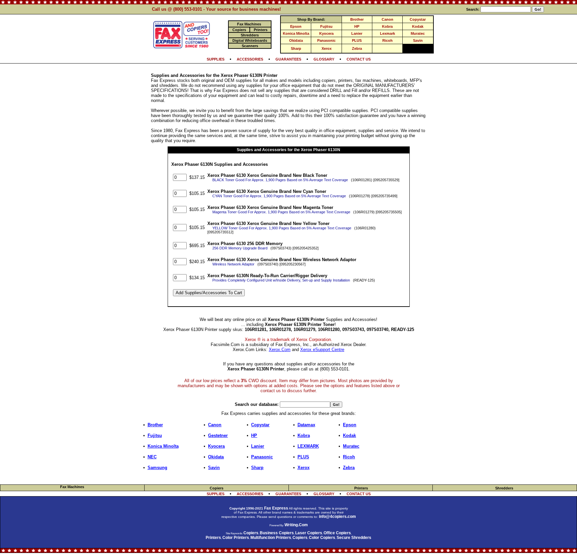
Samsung (157, 467)
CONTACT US (359, 59)
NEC (152, 456)
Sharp (296, 48)
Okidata (296, 40)
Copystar (418, 19)
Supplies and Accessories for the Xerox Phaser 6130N (288, 149)
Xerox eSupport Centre (322, 349)
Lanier (356, 33)
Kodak (417, 26)
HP (356, 26)
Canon (387, 19)
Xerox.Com (280, 349)
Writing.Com (296, 525)
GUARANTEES (288, 59)
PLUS (357, 40)
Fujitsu (326, 26)
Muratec (418, 33)
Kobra (387, 26)
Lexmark (387, 33)
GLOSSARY (324, 59)
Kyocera (326, 33)
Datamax (306, 424)
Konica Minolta (296, 33)
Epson (296, 26)
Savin (418, 40)
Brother (357, 19)
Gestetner (218, 435)
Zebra (357, 48)
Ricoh (387, 40)
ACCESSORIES (250, 59)
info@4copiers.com (337, 516)
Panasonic (326, 40)
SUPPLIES (215, 59)
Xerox (327, 48)
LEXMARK (308, 446)
